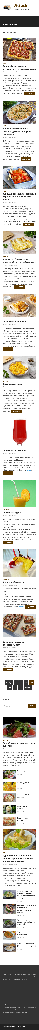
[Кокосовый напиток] (19, 564)
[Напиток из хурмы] (19, 494)
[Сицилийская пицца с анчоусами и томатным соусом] (19, 50)
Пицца (5, 639)
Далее (27, 687)
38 (26, 683)
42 (20, 687)
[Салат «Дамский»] (9, 802)
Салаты (5, 740)
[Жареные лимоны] (19, 368)
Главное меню (12, 24)
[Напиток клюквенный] (19, 432)
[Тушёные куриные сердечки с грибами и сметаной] (9, 927)
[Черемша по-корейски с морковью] (9, 939)
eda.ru (28, 470)
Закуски (5, 256)
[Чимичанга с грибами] (19, 306)
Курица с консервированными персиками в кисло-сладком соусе (19, 196)
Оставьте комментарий (10, 72)
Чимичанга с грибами (14, 321)
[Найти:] (19, 706)
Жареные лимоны (12, 383)
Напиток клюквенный (14, 450)
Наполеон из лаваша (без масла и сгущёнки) (26, 945)
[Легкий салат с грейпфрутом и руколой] (19, 738)
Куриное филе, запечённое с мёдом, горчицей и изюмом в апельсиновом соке (18, 858)
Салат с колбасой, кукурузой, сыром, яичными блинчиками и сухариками (26, 894)
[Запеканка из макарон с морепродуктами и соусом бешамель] (19, 113)
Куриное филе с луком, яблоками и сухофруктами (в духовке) (26, 908)
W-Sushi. (21, 5)
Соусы (5, 63)
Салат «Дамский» (24, 794)
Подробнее (29, 93)
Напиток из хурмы (12, 512)
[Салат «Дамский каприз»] (9, 790)
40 (10, 687)
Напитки (6, 448)
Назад (8, 683)
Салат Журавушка (24, 771)
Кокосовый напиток (13, 582)
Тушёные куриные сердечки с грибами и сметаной (26, 922)
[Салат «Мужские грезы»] (9, 814)
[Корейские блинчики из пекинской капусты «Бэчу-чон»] (19, 243)
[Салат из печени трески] (9, 825)
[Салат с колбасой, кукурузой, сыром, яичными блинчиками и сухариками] (9, 899)
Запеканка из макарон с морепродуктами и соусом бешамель (17, 131)
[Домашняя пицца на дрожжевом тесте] (19, 626)
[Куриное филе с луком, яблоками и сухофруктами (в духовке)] (9, 913)
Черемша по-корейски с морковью (26, 933)
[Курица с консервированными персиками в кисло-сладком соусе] (19, 178)
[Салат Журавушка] (9, 778)
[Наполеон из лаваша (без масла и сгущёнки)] (9, 951)
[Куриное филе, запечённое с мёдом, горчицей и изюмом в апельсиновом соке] (19, 851)
